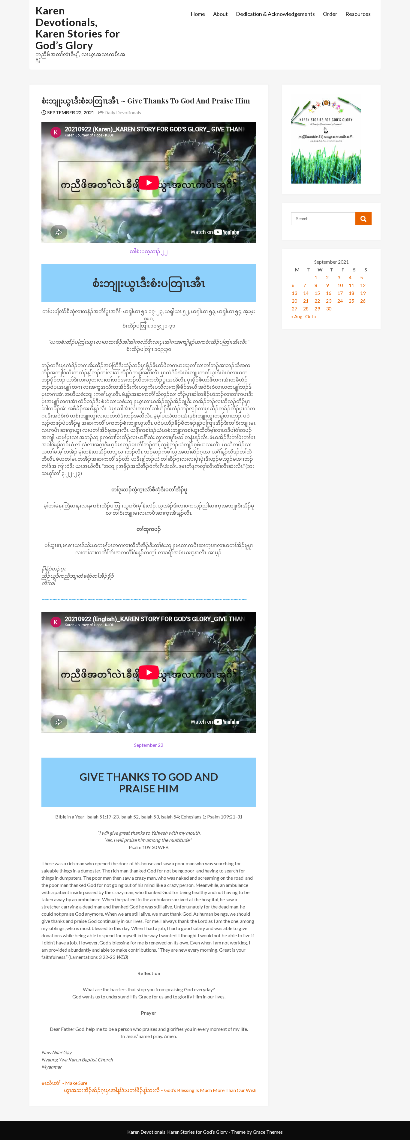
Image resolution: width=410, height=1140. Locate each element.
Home (198, 13)
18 (351, 293)
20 (294, 301)
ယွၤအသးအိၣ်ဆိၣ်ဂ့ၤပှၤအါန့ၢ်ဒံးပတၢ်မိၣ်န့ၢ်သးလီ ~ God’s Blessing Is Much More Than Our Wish (160, 1090)
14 (306, 293)
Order (330, 13)
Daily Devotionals (122, 112)
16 (328, 293)
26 (363, 301)
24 (340, 301)
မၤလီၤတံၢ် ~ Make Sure (64, 1083)
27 (294, 308)
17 (340, 293)
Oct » (311, 316)
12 (363, 285)
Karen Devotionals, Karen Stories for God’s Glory (77, 27)
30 (328, 308)
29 (317, 308)
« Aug (297, 316)
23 (328, 301)
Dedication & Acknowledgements (275, 13)
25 (351, 301)
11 (351, 285)
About (220, 13)
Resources (358, 13)
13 (294, 293)
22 (317, 301)
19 (363, 293)
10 (340, 285)
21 (306, 301)
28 (306, 308)
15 (317, 293)
